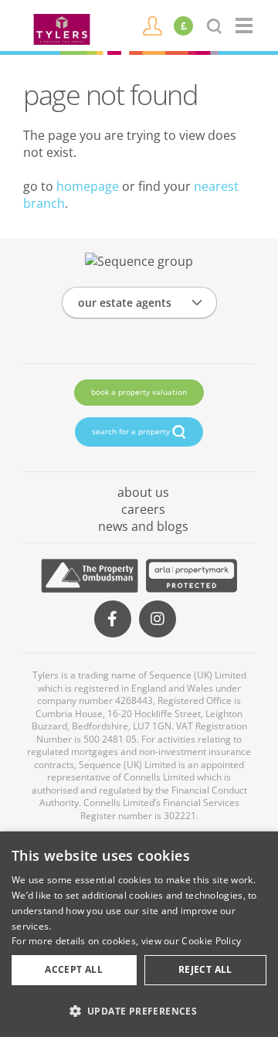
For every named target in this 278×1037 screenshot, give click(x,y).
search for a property (132, 431)
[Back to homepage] (245, 25)
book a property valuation (139, 391)
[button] (139, 1010)
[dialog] (139, 934)
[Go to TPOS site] (89, 576)
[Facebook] (112, 619)
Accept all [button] (74, 969)
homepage (87, 186)
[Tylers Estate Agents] (61, 27)
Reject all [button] (205, 969)
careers (143, 509)
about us (143, 492)
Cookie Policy (211, 940)
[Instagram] (157, 619)
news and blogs (143, 526)
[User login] (152, 24)
